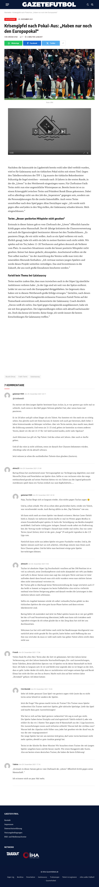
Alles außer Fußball (87, 877)
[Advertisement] (49, 348)
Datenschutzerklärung (13, 828)
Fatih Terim (23, 377)
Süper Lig (10, 877)
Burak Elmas (10, 377)
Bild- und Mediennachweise (15, 836)
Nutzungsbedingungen (13, 832)
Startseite (7, 12)
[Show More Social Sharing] (63, 43)
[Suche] (92, 4)
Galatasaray (10, 19)
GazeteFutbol (51, 880)
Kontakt (7, 820)
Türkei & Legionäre (69, 877)
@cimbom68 (18, 398)
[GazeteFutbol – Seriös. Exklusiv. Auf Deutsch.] (49, 4)
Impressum (8, 824)
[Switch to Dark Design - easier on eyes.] (87, 4)
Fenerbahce (30, 877)
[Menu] (7, 4)
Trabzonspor (54, 877)
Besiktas (20, 877)
